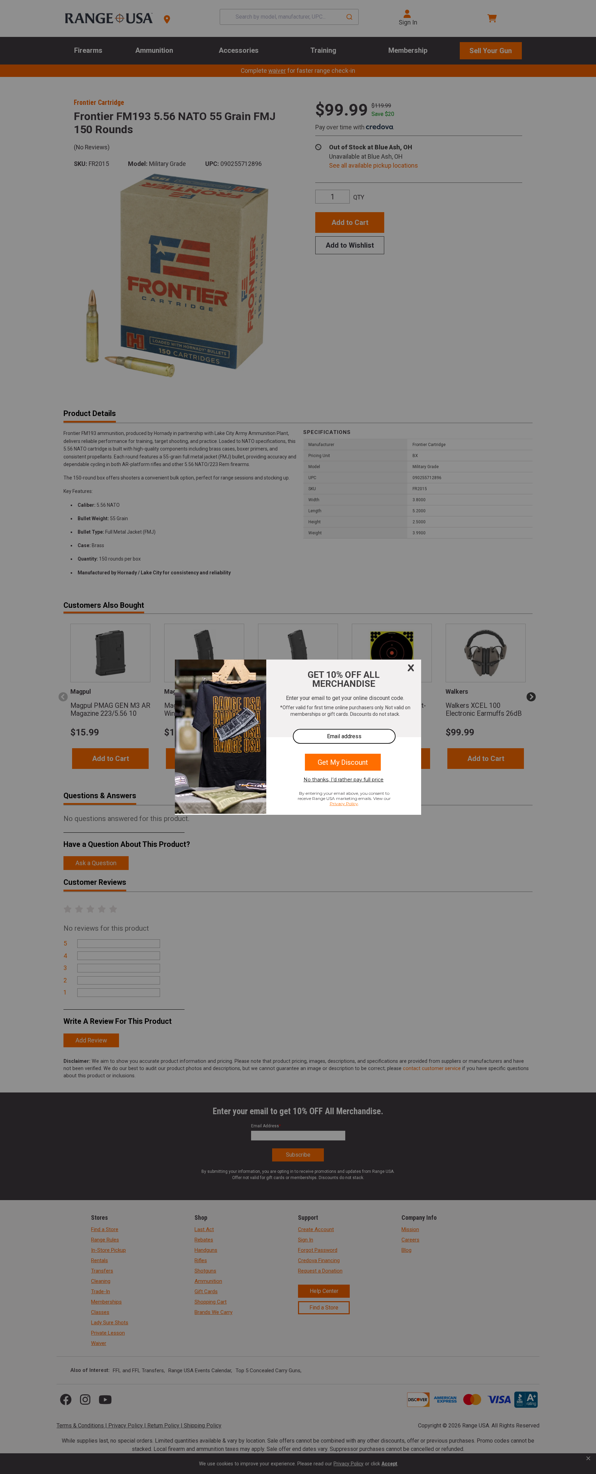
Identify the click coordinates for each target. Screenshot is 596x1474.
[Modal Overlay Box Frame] (298, 737)
